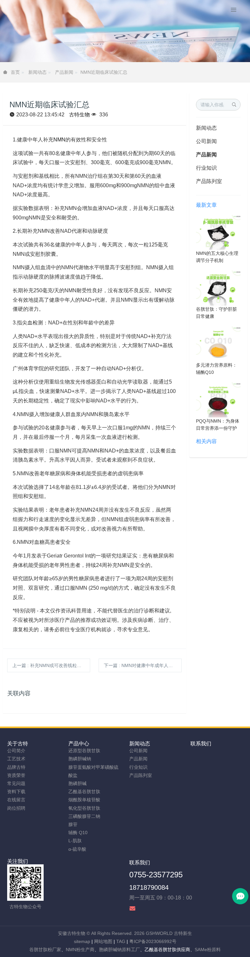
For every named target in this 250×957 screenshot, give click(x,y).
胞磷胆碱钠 (79, 758)
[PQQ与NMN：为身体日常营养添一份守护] (218, 399)
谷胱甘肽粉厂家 (45, 949)
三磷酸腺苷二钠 (84, 816)
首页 (15, 72)
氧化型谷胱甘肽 (84, 808)
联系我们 (200, 743)
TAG (120, 941)
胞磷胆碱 (77, 783)
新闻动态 (37, 72)
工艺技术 (16, 758)
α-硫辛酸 (77, 849)
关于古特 (17, 743)
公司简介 (16, 750)
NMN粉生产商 (80, 949)
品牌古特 (16, 767)
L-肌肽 (75, 840)
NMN (59, 139)
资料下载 (16, 791)
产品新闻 (64, 72)
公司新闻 (206, 141)
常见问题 (16, 783)
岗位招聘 (16, 808)
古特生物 (79, 114)
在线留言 (16, 799)
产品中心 (78, 743)
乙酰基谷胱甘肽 (84, 791)
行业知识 (206, 168)
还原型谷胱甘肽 (84, 750)
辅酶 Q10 (78, 832)
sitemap (82, 941)
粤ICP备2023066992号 (152, 941)
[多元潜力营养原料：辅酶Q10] (218, 343)
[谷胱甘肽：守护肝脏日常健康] (218, 287)
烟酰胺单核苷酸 (84, 799)
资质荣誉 (16, 775)
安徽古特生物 (71, 933)
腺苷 (72, 824)
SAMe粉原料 (208, 949)
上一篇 (51, 665)
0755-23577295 (156, 874)
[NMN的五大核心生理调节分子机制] (218, 231)
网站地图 (103, 941)
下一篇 (143, 665)
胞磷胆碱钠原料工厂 (119, 949)
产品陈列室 (209, 181)
